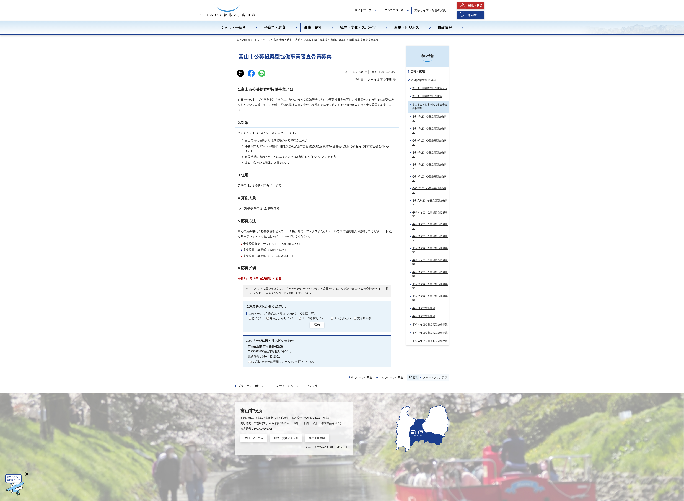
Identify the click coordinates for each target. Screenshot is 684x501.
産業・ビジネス (406, 27)
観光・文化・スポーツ (358, 27)
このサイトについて (286, 385)
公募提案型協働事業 (316, 39)
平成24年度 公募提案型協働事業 (430, 286)
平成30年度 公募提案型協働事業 (430, 214)
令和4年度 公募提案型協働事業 (429, 166)
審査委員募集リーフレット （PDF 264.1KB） (272, 243)
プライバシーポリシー (252, 385)
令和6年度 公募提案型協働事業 (429, 142)
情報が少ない (342, 318)
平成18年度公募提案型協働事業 (430, 340)
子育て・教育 (275, 27)
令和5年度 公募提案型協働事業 (429, 154)
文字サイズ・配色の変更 (430, 10)
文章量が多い (365, 318)
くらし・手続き (233, 27)
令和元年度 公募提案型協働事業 (429, 202)
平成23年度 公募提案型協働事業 (430, 298)
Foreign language (393, 9)
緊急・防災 (475, 5)
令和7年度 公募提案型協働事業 (429, 130)
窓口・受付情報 (254, 438)
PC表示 (413, 377)
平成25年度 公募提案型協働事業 (430, 274)
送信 (317, 324)
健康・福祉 (313, 27)
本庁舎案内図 (317, 438)
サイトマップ (363, 10)
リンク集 (312, 385)
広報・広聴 (293, 39)
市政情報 (445, 27)
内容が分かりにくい (282, 318)
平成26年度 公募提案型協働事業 (430, 262)
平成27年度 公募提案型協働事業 (430, 250)
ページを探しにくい (314, 318)
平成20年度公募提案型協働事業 (430, 324)
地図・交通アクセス (286, 438)
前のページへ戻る (361, 377)
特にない (257, 318)
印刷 (356, 79)
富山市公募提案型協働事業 (427, 96)
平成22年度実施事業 (423, 308)
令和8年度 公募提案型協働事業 (429, 118)
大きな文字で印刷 (380, 79)
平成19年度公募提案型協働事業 (430, 332)
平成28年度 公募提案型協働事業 (430, 238)
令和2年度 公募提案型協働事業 (429, 190)
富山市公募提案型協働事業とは (429, 88)
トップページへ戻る (391, 377)
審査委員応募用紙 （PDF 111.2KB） (266, 255)
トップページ (262, 39)
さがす (472, 15)
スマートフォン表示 (435, 377)
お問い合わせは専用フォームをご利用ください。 (284, 361)
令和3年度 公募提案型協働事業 (429, 178)
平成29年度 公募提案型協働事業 (430, 226)
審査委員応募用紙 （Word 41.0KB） (266, 249)
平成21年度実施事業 (423, 316)
